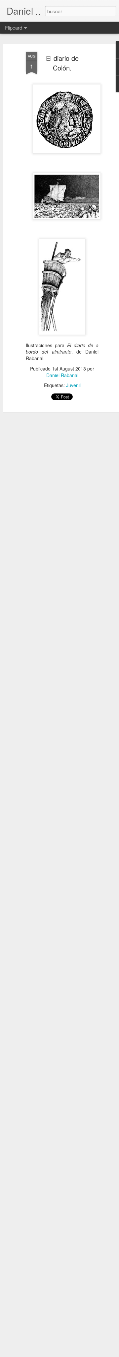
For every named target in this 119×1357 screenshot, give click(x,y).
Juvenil (73, 385)
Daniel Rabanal (62, 375)
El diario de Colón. (62, 63)
